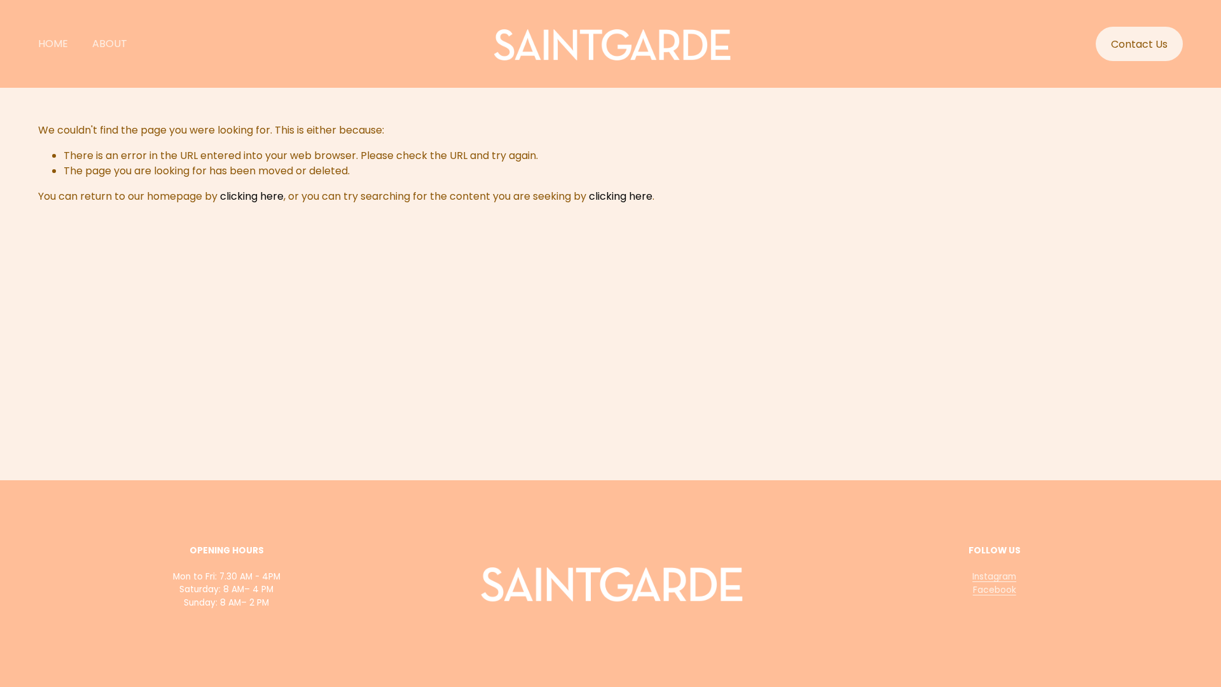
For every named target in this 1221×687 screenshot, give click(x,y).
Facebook (994, 590)
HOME (53, 43)
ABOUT (109, 43)
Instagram (994, 577)
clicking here (252, 196)
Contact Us (1139, 44)
